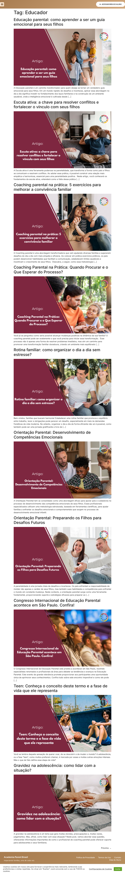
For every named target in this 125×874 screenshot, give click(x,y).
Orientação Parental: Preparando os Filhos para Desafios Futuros (57, 520)
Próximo (106, 848)
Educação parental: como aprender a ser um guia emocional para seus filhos (59, 22)
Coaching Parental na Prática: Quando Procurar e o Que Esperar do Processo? (61, 269)
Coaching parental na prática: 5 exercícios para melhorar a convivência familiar (57, 187)
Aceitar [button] (117, 869)
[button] (2, 4)
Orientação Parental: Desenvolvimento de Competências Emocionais (52, 434)
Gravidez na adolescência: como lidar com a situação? (55, 767)
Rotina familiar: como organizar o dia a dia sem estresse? (57, 352)
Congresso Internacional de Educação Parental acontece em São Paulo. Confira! (57, 602)
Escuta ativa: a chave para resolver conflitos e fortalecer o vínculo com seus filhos (56, 104)
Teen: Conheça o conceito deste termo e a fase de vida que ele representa (60, 688)
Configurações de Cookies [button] (100, 869)
